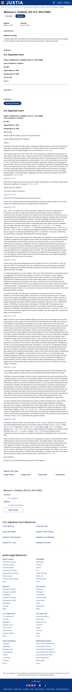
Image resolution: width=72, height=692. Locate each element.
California (39, 625)
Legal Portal (18, 689)
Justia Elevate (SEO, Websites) (45, 652)
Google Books (26, 475)
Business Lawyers (8, 565)
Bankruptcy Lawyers (9, 562)
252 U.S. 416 (32, 116)
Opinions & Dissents (12, 103)
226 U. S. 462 (11, 230)
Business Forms (8, 649)
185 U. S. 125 (42, 225)
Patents (5, 655)
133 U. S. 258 (53, 427)
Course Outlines (41, 597)
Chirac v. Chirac (55, 425)
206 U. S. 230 (22, 228)
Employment (7, 595)
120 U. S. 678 (29, 409)
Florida (38, 628)
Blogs (38, 603)
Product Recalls (8, 652)
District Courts (7, 630)
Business (6, 586)
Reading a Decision (43, 542)
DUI (37, 570)
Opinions (20, 16)
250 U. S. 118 (51, 453)
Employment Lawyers (10, 570)
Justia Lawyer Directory (43, 646)
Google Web (42, 475)
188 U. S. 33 (9, 340)
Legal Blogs (6, 646)
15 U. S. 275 (10, 427)
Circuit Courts (7, 628)
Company (26, 689)
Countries (6, 660)
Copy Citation (13, 510)
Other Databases (9, 641)
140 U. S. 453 (38, 431)
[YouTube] (30, 685)
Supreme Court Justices (12, 537)
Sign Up (67, 2)
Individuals (40, 559)
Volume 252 (49, 7)
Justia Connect (8, 689)
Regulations (7, 622)
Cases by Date (8, 526)
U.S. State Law (41, 614)
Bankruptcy (40, 562)
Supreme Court (8, 625)
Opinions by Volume (38, 7)
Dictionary (39, 589)
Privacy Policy (50, 689)
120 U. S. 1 (17, 431)
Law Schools (40, 586)
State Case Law (41, 622)
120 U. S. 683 (38, 409)
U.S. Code (6, 619)
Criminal (38, 565)
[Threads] (37, 685)
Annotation (13, 498)
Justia (2, 7)
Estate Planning (41, 573)
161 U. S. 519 (63, 308)
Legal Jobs (6, 644)
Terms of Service (40, 689)
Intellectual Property (9, 597)
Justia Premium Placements (45, 649)
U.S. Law (7, 7)
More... (5, 582)
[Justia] (14, 2)
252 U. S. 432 (18, 175)
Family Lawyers (8, 576)
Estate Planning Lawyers (11, 573)
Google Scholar (9, 475)
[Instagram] (35, 685)
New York (39, 630)
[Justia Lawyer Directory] (45, 685)
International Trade (9, 600)
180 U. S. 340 (22, 429)
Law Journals (40, 600)
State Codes (40, 619)
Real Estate (6, 603)
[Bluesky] (40, 685)
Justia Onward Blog (42, 658)
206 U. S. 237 (31, 228)
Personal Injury (41, 579)
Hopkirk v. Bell (15, 416)
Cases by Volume (9, 532)
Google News (60, 475)
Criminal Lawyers (8, 567)
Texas (38, 633)
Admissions (39, 592)
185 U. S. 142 (51, 225)
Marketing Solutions (44, 641)
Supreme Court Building (45, 537)
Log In (60, 2)
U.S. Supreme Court (26, 7)
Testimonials (40, 660)
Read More (7, 90)
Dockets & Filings (8, 633)
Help (31, 689)
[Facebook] (32, 685)
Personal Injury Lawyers (11, 579)
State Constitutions (42, 616)
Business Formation (9, 589)
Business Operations (9, 592)
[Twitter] (42, 685)
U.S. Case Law (16, 7)
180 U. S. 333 (13, 429)
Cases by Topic (42, 526)
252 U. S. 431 (49, 150)
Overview (9, 16)
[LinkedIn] (27, 685)
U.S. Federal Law (9, 614)
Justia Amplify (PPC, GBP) (44, 655)
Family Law (39, 576)
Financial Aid (40, 595)
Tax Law (5, 606)
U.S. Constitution (8, 616)
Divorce (38, 567)
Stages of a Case (9, 542)
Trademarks (7, 658)
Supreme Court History (45, 532)
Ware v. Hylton (41, 423)
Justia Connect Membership (45, 644)
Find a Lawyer (8, 559)
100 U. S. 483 (34, 427)
